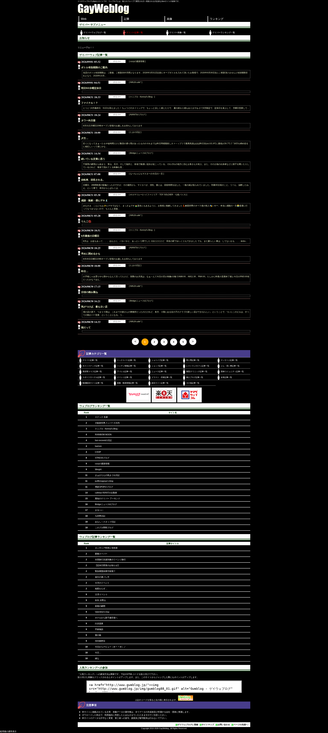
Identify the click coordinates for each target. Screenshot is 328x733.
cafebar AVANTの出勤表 (106, 493)
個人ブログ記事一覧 (194, 377)
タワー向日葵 (88, 120)
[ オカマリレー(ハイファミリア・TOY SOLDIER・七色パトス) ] (158, 194)
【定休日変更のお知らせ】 (107, 565)
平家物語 (99, 629)
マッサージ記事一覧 (229, 360)
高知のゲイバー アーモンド (107, 498)
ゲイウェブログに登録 (188, 724)
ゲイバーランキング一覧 (223, 32)
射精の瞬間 (100, 606)
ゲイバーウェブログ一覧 (94, 32)
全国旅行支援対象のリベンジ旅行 (110, 559)
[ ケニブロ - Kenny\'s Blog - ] (142, 97)
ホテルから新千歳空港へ (106, 618)
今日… (98, 652)
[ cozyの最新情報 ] (137, 61)
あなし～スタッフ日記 (105, 522)
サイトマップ (208, 724)
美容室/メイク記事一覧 (92, 371)
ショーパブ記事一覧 (160, 360)
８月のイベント (102, 583)
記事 (126, 18)
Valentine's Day (102, 612)
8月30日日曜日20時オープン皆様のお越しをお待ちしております (112, 259)
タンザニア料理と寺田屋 (106, 548)
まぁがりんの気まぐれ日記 (107, 475)
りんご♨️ (86, 221)
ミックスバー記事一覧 (126, 360)
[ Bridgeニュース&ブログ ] (141, 153)
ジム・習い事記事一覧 (230, 366)
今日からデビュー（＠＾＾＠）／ (110, 647)
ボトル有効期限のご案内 (94, 67)
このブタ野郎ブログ (104, 527)
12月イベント (101, 594)
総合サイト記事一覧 (160, 383)
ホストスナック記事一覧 (93, 366)
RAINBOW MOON (103, 434)
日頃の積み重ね (89, 292)
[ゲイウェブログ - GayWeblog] (103, 13)
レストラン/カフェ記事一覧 (197, 366)
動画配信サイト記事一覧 (93, 383)
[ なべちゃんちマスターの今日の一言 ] (146, 174)
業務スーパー (101, 554)
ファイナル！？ (89, 102)
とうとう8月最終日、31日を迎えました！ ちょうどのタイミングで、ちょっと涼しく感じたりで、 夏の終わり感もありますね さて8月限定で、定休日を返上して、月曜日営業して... (166, 108)
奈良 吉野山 (100, 600)
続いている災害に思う (93, 159)
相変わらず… (101, 588)
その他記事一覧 (192, 383)
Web (83, 18)
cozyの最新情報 (102, 463)
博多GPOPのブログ (104, 487)
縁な (97, 658)
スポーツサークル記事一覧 (94, 377)
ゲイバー (117, 61)
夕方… (84, 138)
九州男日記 (100, 516)
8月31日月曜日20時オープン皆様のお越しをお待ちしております (112, 126)
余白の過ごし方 (102, 577)
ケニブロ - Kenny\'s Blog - (107, 429)
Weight (98, 469)
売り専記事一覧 (192, 360)
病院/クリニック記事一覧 (196, 371)
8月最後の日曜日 (90, 235)
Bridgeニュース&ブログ (106, 504)
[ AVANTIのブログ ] (137, 114)
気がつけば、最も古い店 (94, 306)
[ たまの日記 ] (135, 132)
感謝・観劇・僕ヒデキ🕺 (94, 200)
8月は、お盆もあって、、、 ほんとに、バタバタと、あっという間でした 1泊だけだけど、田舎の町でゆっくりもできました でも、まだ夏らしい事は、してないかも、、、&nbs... (165, 241)
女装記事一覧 (226, 377)
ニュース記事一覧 (159, 371)
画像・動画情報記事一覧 (127, 383)
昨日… (84, 271)
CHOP (98, 452)
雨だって (86, 327)
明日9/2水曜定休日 (91, 88)
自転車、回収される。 (93, 179)
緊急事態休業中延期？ (105, 571)
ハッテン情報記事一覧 (126, 366)
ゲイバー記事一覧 (134, 32)
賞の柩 (98, 635)
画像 (169, 18)
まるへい (99, 510)
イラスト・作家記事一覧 (162, 377)
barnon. (98, 446)
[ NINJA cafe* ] (135, 82)
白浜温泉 (99, 623)
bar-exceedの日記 (103, 440)
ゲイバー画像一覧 (177, 32)
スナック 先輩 (101, 417)
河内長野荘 (100, 641)
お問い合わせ (224, 724)
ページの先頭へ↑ (241, 724)
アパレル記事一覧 (124, 371)
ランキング (216, 18)
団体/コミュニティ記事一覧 (232, 371)
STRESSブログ (102, 458)
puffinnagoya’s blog (104, 481)
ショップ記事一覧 (159, 366)
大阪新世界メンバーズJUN (107, 423)
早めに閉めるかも (90, 253)
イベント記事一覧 (124, 377)
